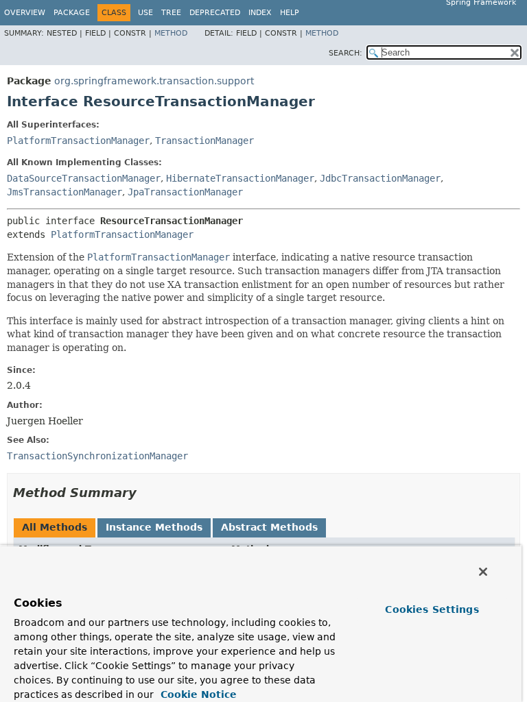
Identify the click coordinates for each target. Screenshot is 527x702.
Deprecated (214, 12)
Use (145, 12)
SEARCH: (345, 53)
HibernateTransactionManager (240, 178)
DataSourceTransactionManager (84, 178)
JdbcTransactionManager (380, 178)
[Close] (483, 572)
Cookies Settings (431, 609)
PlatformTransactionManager (78, 140)
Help (289, 12)
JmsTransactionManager (64, 191)
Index (260, 12)
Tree (171, 12)
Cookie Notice (197, 694)
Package (72, 12)
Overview (24, 12)
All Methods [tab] (54, 527)
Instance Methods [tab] (154, 527)
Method (170, 33)
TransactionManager (204, 140)
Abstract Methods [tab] (269, 527)
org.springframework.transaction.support (154, 80)
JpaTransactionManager (185, 191)
